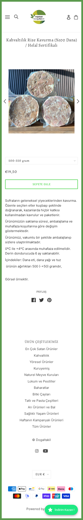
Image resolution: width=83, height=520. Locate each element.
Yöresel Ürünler (41, 362)
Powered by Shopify (41, 509)
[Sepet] (76, 17)
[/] (38, 17)
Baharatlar (41, 388)
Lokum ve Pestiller (42, 381)
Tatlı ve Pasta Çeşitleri (41, 401)
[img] (37, 451)
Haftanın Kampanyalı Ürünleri (41, 420)
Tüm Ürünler (41, 426)
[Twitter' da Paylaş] (41, 300)
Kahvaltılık (41, 355)
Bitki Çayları (41, 394)
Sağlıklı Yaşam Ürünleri (41, 414)
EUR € (40, 474)
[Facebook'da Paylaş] (33, 300)
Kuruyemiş (42, 368)
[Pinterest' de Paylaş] (49, 300)
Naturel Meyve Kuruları (41, 375)
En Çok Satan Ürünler (41, 349)
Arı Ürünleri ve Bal (41, 407)
